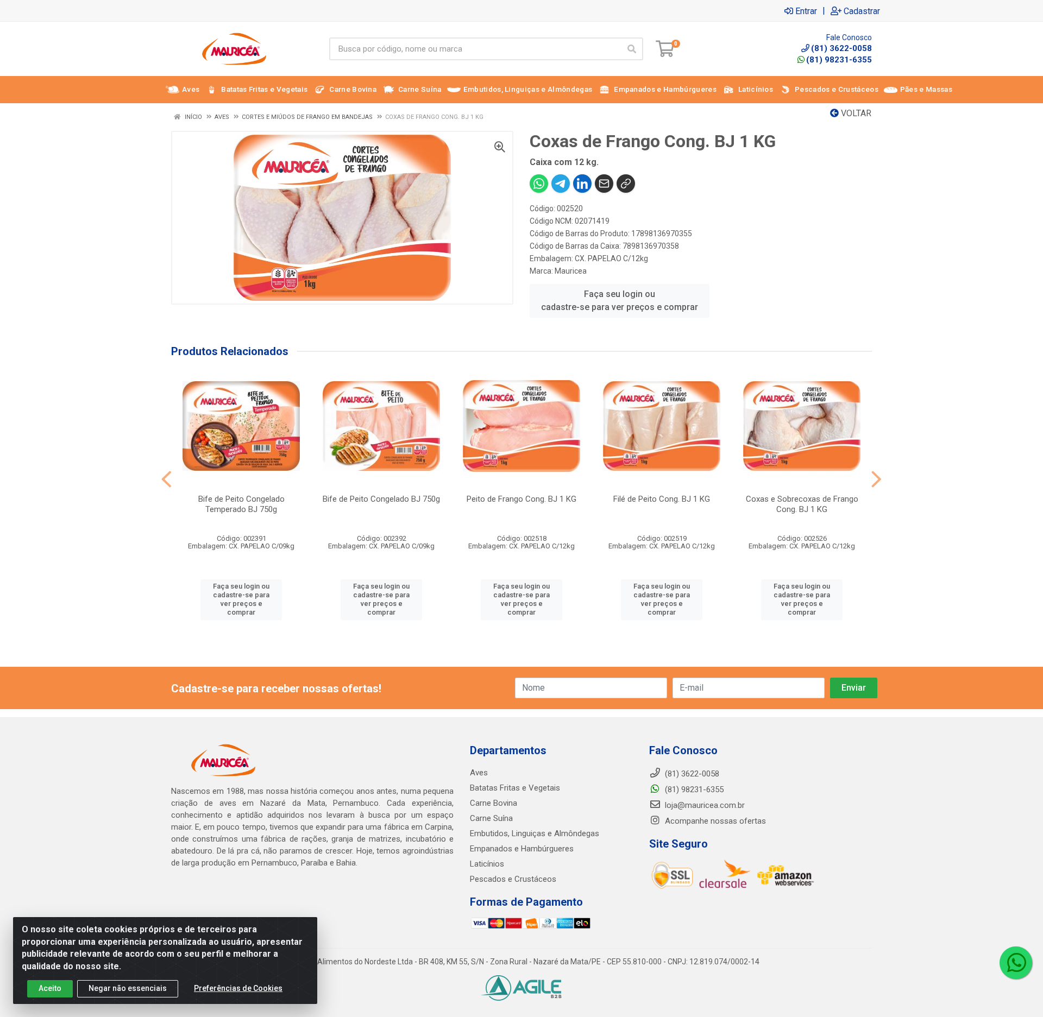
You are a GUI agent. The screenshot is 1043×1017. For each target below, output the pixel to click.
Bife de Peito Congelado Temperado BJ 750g (241, 504)
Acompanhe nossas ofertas (714, 821)
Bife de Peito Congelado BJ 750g (381, 499)
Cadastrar (862, 11)
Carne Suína (491, 818)
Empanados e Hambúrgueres (522, 849)
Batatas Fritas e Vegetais (515, 788)
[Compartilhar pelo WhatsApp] (539, 183)
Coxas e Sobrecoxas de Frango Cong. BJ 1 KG (802, 504)
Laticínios (487, 864)
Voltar (855, 113)
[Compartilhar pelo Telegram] (560, 183)
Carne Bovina (493, 803)
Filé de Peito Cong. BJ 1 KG (661, 499)
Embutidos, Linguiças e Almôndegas (534, 833)
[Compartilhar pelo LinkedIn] (582, 183)
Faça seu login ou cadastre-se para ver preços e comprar (619, 300)
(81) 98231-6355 (839, 60)
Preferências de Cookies (238, 988)
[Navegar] (166, 479)
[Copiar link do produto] (626, 183)
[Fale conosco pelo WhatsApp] (1016, 962)
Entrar (806, 11)
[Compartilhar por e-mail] (604, 183)
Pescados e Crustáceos (513, 879)
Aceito (50, 988)
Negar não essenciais (128, 988)
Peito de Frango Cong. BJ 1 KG (521, 499)
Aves (479, 773)
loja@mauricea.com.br (704, 805)
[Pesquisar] (631, 48)
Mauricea (571, 271)
